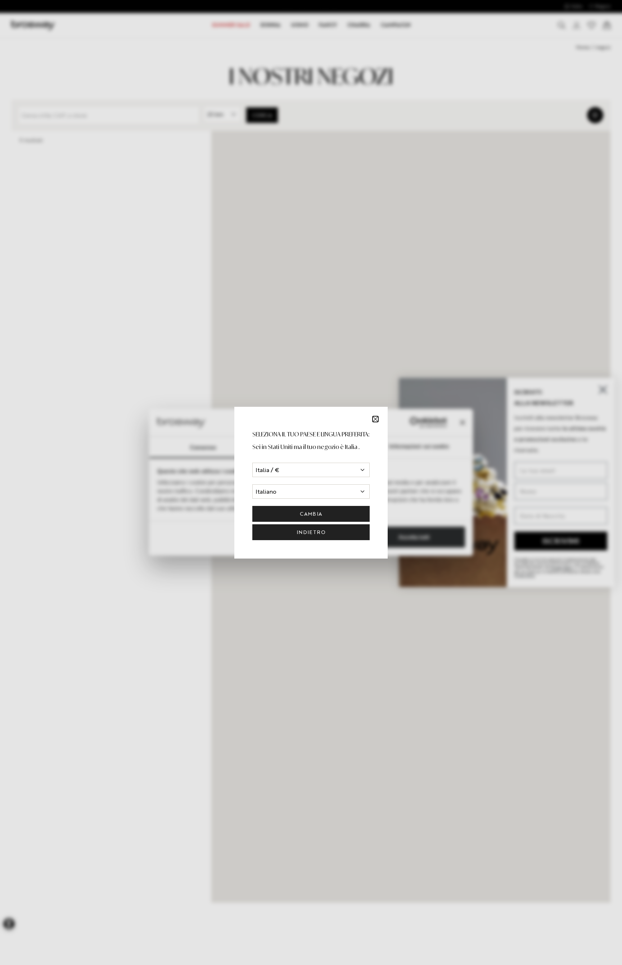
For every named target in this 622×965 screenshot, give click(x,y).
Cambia (311, 513)
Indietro (311, 532)
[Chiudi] (375, 419)
